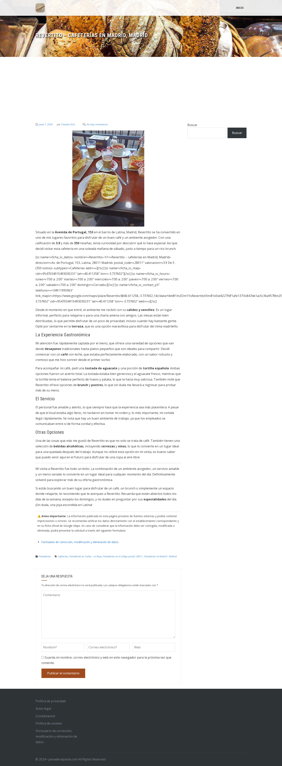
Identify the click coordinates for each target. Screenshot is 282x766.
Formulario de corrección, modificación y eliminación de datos (80, 542)
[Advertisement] (141, 93)
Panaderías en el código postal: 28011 (123, 556)
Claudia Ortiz (68, 124)
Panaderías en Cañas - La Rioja (85, 556)
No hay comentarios (97, 124)
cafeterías (63, 556)
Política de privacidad (51, 701)
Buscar (192, 125)
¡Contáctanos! (45, 716)
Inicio (240, 8)
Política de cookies (49, 723)
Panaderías (45, 556)
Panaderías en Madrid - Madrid (160, 556)
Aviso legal (43, 708)
